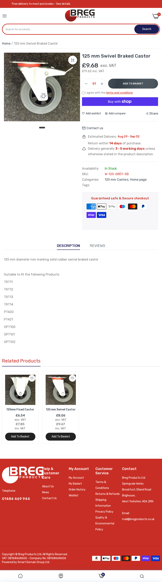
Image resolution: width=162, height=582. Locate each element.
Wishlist (73, 495)
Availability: (90, 168)
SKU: (85, 174)
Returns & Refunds (107, 494)
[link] (31, 378)
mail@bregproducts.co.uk (138, 519)
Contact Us (49, 498)
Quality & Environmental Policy (104, 523)
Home (6, 43)
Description (68, 246)
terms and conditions (119, 92)
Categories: (90, 179)
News (45, 492)
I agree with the (109, 92)
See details (63, 4)
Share (153, 113)
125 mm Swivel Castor (61, 409)
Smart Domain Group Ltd (33, 562)
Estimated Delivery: (102, 136)
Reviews (97, 246)
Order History (77, 489)
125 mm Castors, (117, 179)
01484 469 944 (16, 499)
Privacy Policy (104, 511)
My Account (76, 477)
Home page (138, 179)
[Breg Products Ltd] (80, 16)
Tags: (86, 185)
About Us (48, 486)
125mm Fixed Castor (20, 409)
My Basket (75, 483)
